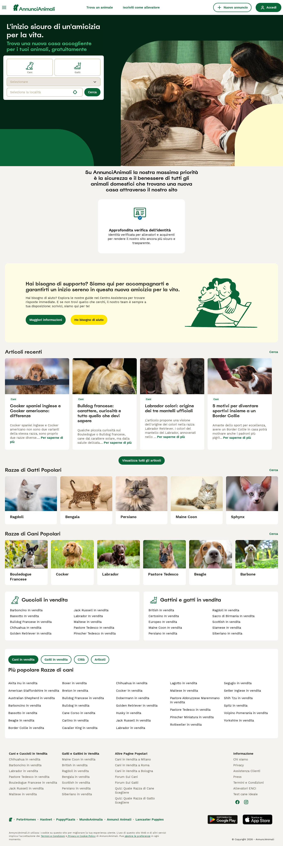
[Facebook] (237, 802)
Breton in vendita (75, 691)
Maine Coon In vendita (165, 628)
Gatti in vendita (56, 659)
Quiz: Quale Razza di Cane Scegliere (134, 790)
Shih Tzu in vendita (238, 698)
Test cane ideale (245, 794)
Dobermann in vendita (132, 698)
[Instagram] (246, 802)
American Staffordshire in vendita (33, 691)
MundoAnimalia (91, 819)
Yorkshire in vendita (239, 720)
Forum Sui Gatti (126, 782)
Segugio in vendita (238, 683)
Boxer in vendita (74, 683)
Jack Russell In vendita (91, 610)
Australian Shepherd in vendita (31, 698)
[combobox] (50, 82)
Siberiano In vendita (227, 633)
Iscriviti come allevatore (141, 7)
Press (237, 777)
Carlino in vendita (75, 720)
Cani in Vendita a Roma (132, 765)
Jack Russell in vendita (133, 720)
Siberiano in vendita (77, 794)
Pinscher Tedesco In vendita (95, 633)
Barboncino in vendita (24, 705)
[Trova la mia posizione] (75, 92)
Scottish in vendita (76, 782)
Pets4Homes (26, 819)
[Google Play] (223, 819)
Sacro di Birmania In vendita (233, 616)
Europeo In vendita (163, 622)
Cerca (92, 92)
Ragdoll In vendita (225, 610)
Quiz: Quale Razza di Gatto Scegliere (135, 800)
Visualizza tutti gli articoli (141, 460)
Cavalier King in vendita (79, 728)
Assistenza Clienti (246, 771)
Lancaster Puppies (149, 819)
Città (81, 659)
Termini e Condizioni (248, 782)
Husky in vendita (128, 713)
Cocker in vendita (129, 691)
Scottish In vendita (226, 622)
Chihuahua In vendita (25, 628)
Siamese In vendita (226, 628)
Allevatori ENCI (244, 788)
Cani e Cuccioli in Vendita (28, 753)
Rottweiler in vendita (186, 724)
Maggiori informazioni (45, 320)
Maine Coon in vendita (78, 759)
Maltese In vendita (88, 622)
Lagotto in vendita (183, 683)
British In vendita (161, 610)
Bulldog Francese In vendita (31, 622)
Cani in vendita (23, 659)
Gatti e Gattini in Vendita (80, 753)
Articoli (100, 659)
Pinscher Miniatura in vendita (192, 717)
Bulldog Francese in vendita (83, 698)
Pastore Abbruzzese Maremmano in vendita (195, 700)
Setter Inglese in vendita (242, 691)
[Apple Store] (257, 819)
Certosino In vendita (164, 616)
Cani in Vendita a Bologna (134, 771)
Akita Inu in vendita (22, 683)
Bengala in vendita (75, 777)
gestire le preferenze (137, 836)
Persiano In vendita (163, 633)
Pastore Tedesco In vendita (94, 628)
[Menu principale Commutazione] (4, 7)
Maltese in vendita (184, 691)
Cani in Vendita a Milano (133, 759)
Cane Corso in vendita (78, 713)
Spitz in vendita (235, 705)
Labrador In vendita (88, 616)
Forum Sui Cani (126, 777)
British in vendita (74, 765)
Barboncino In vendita (26, 610)
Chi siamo (240, 759)
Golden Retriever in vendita (136, 705)
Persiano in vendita (76, 788)
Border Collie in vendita (26, 728)
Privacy (238, 765)
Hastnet (46, 819)
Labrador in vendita (130, 728)
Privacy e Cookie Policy (81, 836)
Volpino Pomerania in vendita (246, 713)
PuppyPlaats (65, 819)
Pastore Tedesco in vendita (190, 710)
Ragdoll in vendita (75, 771)
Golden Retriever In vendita (30, 633)
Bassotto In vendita (24, 616)
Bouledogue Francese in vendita (33, 782)
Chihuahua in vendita (131, 683)
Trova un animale (99, 7)
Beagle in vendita (21, 720)
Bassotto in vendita (22, 713)
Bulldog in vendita (75, 705)
